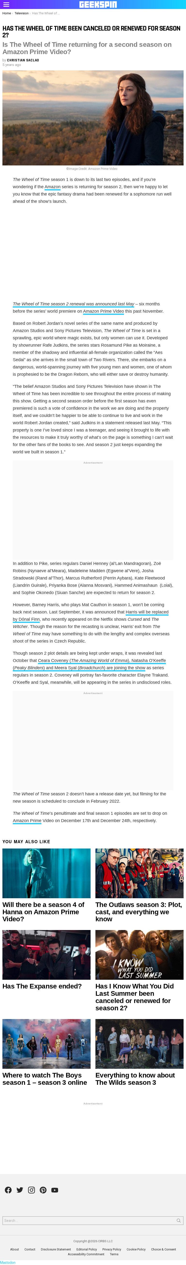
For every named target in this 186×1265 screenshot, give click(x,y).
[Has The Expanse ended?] (46, 955)
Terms (114, 1254)
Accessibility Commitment (86, 1254)
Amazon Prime (27, 820)
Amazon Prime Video (103, 311)
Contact (29, 1249)
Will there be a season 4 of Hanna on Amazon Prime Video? (43, 912)
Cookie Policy (136, 1249)
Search (179, 1221)
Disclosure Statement (56, 1249)
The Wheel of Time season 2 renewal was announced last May (73, 304)
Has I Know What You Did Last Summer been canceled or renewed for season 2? (134, 997)
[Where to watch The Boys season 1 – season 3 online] (46, 1044)
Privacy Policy (111, 1249)
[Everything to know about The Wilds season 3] (139, 1044)
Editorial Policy (87, 1249)
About (14, 1249)
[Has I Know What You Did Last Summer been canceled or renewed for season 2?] (139, 955)
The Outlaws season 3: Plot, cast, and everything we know (138, 912)
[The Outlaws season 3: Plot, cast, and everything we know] (139, 873)
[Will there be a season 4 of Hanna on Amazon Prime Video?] (46, 873)
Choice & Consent (163, 1249)
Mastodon (8, 1263)
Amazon (53, 186)
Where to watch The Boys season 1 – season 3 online (44, 1078)
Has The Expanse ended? (42, 986)
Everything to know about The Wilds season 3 (135, 1078)
